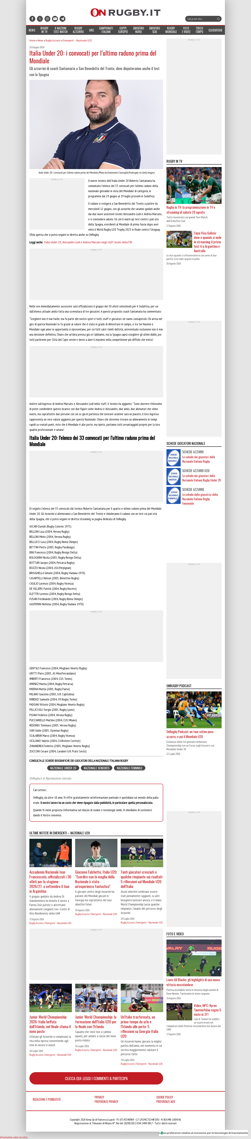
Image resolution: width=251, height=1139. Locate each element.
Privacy (99, 1097)
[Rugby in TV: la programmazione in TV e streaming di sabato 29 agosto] (194, 186)
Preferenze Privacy (106, 1101)
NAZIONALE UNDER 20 (63, 768)
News (40, 40)
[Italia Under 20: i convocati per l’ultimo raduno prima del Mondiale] (96, 125)
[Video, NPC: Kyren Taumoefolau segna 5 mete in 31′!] (179, 1012)
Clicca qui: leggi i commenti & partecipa (96, 1078)
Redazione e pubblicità (47, 1099)
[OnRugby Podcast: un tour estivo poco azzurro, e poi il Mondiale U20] (194, 710)
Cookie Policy (164, 1097)
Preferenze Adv (165, 1101)
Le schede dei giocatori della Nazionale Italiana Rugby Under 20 (201, 478)
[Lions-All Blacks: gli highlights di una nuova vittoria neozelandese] (194, 958)
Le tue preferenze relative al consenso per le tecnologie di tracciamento (203, 1132)
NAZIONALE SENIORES (97, 768)
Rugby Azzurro (53, 40)
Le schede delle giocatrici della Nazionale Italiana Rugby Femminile (200, 499)
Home (32, 40)
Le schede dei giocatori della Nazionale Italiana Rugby (198, 459)
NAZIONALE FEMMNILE (129, 768)
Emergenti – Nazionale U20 (77, 40)
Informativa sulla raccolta (14, 1137)
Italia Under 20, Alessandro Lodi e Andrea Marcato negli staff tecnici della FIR (88, 242)
